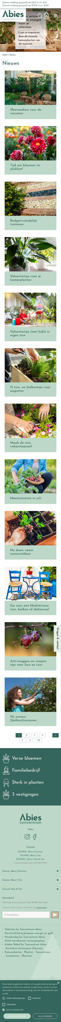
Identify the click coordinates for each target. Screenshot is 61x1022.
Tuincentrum (43, 952)
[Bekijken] (48, 14)
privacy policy (42, 908)
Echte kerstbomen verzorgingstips (25, 940)
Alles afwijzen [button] (45, 1016)
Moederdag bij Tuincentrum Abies (25, 937)
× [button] (58, 983)
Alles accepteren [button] (17, 1016)
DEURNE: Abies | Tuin (30, 856)
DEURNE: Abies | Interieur (30, 852)
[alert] (30, 1001)
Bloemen (27, 956)
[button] (16, 998)
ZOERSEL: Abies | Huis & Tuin (30, 859)
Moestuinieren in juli (25, 498)
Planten (28, 952)
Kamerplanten (13, 952)
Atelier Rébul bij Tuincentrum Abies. (26, 944)
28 (38, 740)
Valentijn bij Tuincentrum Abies (23, 929)
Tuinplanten (12, 956)
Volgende (55, 735)
